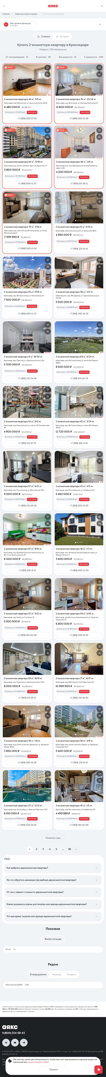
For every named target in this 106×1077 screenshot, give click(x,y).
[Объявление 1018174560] (27, 337)
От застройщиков (17, 57)
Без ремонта (67, 57)
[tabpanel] (53, 949)
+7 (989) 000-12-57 (27, 184)
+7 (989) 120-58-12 (79, 184)
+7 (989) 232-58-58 (27, 506)
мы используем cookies (38, 1062)
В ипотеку (43, 57)
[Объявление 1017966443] (79, 721)
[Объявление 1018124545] (27, 402)
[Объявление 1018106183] (27, 593)
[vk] (6, 1042)
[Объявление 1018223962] (27, 142)
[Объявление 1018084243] (79, 658)
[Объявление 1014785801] (79, 529)
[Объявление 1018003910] (27, 786)
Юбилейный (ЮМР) (17, 985)
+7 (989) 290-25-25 (79, 635)
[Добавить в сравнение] (47, 74)
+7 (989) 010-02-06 (27, 635)
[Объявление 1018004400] (27, 721)
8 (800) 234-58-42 (13, 1033)
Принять (53, 1070)
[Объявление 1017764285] (27, 272)
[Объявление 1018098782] (27, 658)
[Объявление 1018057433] (79, 466)
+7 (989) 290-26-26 (78, 314)
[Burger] (102, 6)
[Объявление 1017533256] (27, 529)
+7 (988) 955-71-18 (79, 443)
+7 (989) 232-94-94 (27, 379)
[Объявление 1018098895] (79, 402)
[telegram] (24, 1042)
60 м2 (10, 949)
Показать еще (53, 838)
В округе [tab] (71, 975)
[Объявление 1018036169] (79, 786)
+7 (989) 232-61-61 (79, 249)
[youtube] (15, 1042)
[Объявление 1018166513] (79, 272)
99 (69, 849)
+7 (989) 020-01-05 (78, 506)
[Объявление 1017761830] (79, 593)
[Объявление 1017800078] (27, 466)
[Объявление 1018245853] (79, 207)
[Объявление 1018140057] (27, 80)
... (63, 849)
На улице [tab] (56, 975)
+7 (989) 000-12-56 (27, 119)
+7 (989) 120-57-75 (27, 443)
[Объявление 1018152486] (79, 337)
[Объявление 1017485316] (79, 142)
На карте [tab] (64, 37)
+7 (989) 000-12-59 (27, 249)
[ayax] (10, 1027)
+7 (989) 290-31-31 (27, 571)
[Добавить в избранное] (47, 68)
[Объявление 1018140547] (27, 207)
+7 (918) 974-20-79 (79, 379)
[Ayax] (53, 6)
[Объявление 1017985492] (79, 80)
